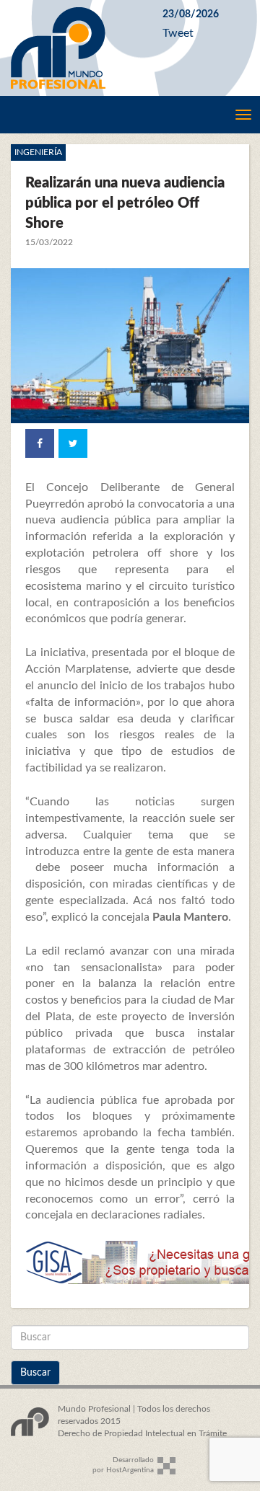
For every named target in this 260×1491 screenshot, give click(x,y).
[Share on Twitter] (72, 443)
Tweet (178, 33)
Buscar (35, 1373)
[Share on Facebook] (39, 443)
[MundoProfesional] (76, 48)
